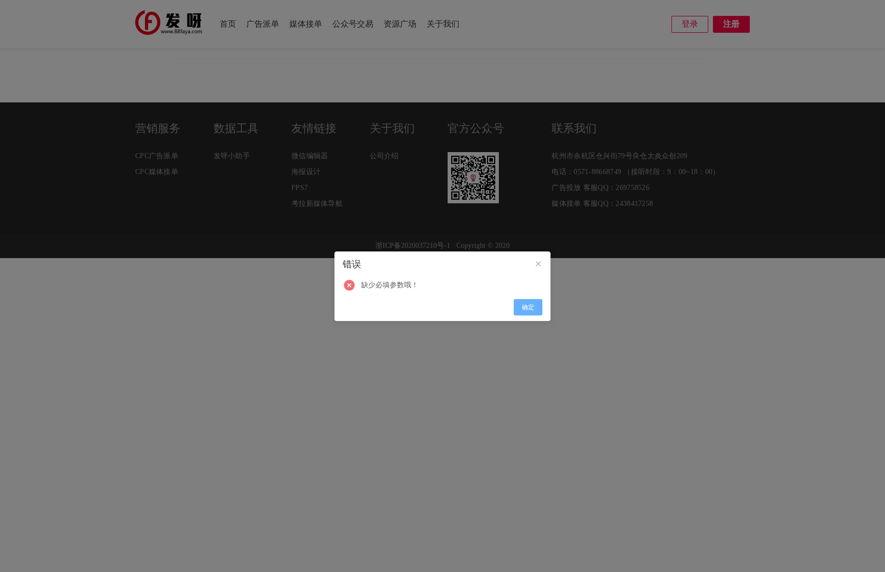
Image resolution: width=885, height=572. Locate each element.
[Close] (538, 264)
